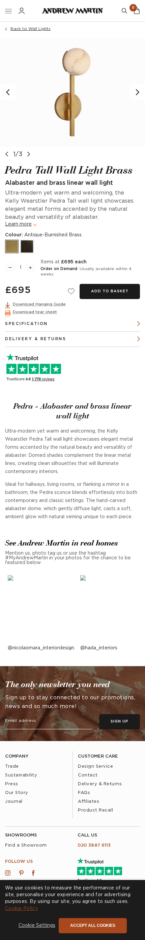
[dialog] (72, 910)
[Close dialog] (138, 439)
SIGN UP (107, 480)
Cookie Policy (21, 909)
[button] (37, 926)
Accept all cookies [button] (92, 925)
